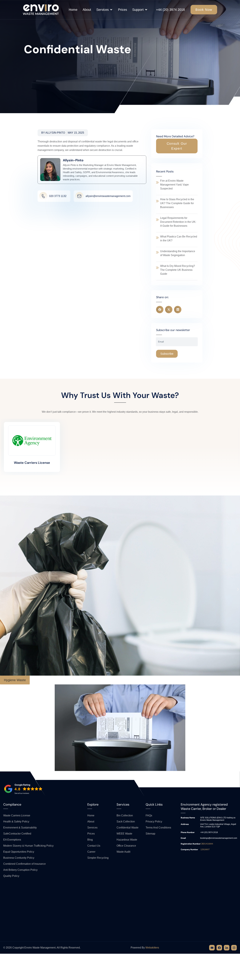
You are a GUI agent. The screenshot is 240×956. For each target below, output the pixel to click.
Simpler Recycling (98, 857)
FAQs (149, 815)
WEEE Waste (124, 833)
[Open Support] (146, 9)
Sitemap (150, 833)
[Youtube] (212, 947)
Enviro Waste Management (40, 947)
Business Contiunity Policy (18, 857)
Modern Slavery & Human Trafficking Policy (28, 845)
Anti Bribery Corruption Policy (20, 869)
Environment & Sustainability (20, 827)
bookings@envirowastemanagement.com (218, 838)
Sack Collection (126, 821)
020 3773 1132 (57, 196)
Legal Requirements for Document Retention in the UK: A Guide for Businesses (178, 222)
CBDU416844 (206, 844)
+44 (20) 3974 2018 (170, 9)
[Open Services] (111, 9)
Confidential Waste (127, 827)
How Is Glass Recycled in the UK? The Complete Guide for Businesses (177, 203)
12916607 (205, 849)
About (90, 821)
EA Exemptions (12, 839)
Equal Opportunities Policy (18, 851)
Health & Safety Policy (16, 821)
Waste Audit (123, 851)
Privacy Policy (154, 821)
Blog (90, 839)
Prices (91, 833)
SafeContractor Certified (17, 833)
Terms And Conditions (158, 827)
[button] (177, 146)
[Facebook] (219, 947)
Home (90, 815)
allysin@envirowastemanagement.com (108, 196)
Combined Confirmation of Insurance (24, 863)
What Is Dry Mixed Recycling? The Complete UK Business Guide (177, 270)
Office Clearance (126, 845)
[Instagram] (234, 947)
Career (91, 851)
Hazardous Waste (127, 839)
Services (92, 827)
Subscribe (166, 353)
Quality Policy (11, 876)
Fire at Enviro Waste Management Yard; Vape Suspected (174, 184)
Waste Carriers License (32, 463)
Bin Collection (125, 815)
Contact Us (93, 845)
